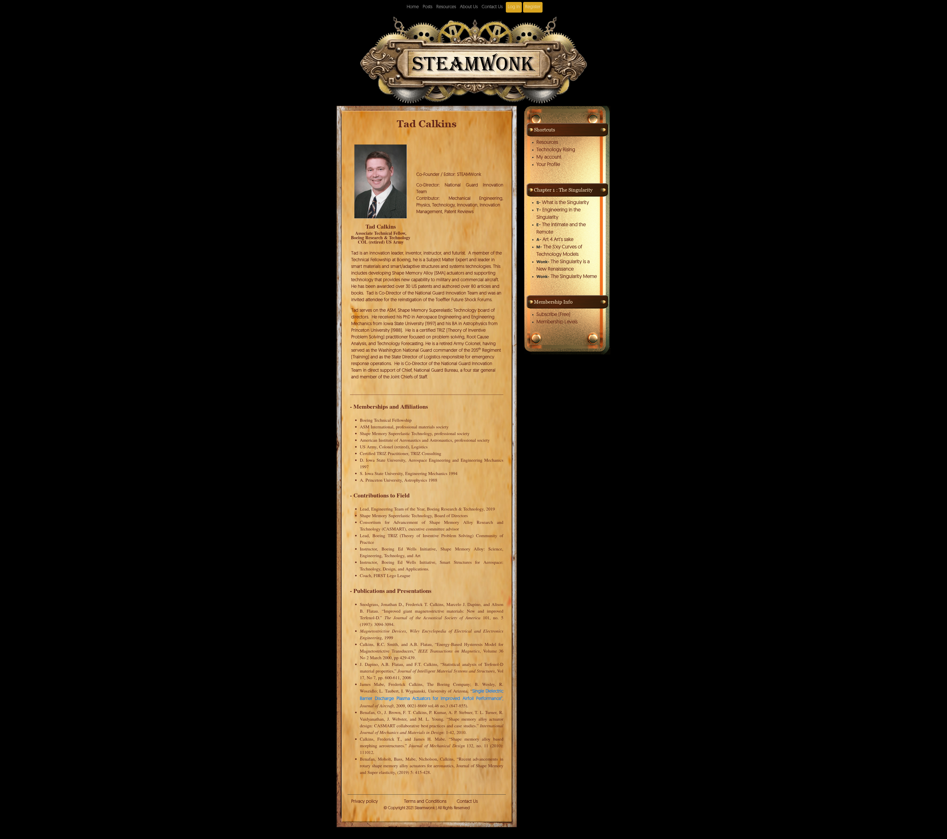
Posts (427, 7)
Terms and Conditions (425, 802)
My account (549, 157)
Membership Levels (557, 322)
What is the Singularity (565, 202)
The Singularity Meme (574, 276)
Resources (446, 7)
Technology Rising (555, 149)
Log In (514, 7)
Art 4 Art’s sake (558, 239)
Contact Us (492, 7)
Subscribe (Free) (553, 314)
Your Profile (548, 164)
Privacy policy (364, 802)
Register (533, 7)
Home (413, 7)
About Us (469, 7)
